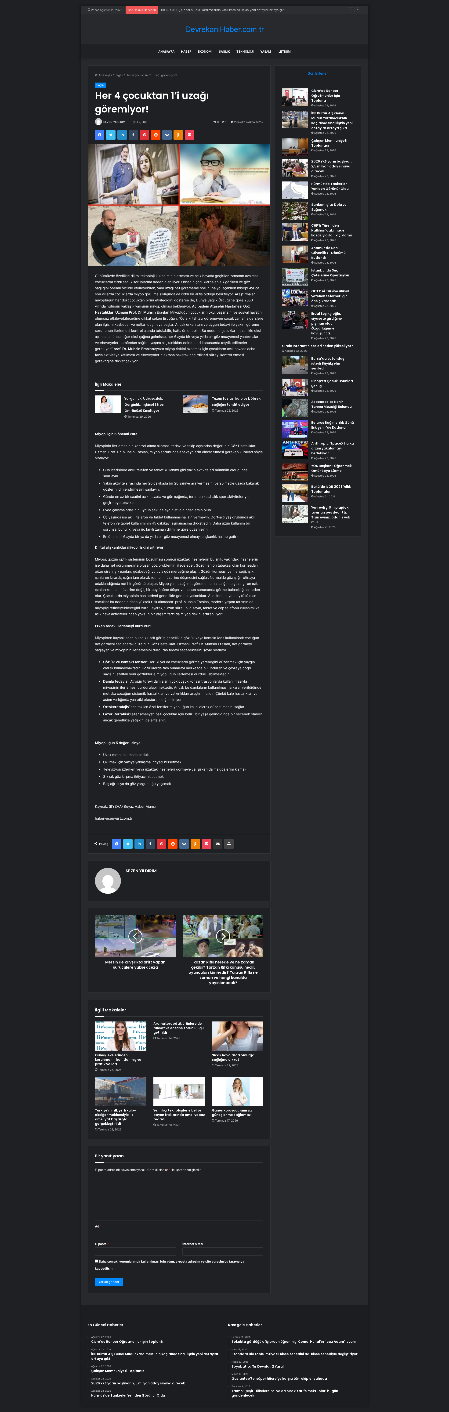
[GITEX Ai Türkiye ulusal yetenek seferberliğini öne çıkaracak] (295, 297)
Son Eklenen (318, 73)
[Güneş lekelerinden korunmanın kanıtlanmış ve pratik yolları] (120, 1035)
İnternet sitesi (192, 1244)
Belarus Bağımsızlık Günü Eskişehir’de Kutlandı (332, 425)
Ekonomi (205, 51)
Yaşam (265, 51)
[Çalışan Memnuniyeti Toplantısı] (295, 147)
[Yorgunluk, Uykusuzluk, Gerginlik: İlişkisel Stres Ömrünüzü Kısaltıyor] (108, 404)
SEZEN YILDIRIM (114, 122)
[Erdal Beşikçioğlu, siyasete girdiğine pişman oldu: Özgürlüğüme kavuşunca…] (295, 320)
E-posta (102, 1244)
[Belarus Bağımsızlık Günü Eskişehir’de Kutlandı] (295, 429)
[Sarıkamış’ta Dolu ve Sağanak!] (295, 211)
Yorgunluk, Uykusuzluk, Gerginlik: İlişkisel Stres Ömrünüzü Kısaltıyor (144, 404)
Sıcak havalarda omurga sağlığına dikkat (233, 1057)
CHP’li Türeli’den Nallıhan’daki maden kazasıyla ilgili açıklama (331, 230)
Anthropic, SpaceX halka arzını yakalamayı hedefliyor (332, 448)
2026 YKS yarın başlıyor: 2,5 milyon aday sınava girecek (331, 166)
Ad (98, 1226)
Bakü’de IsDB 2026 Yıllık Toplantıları (331, 489)
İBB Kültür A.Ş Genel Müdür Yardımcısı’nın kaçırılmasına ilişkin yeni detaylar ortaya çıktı (332, 120)
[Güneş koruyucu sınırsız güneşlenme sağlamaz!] (237, 1091)
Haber (186, 51)
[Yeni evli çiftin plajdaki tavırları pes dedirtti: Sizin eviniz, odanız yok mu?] (295, 514)
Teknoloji (245, 51)
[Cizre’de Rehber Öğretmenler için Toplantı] (295, 97)
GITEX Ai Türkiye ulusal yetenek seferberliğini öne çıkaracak (330, 296)
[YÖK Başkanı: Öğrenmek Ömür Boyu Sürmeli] (295, 472)
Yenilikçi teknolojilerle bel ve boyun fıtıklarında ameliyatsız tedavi (179, 1115)
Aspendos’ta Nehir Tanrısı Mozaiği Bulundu (331, 404)
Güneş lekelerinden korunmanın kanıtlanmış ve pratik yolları (118, 1059)
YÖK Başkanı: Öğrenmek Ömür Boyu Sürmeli (331, 468)
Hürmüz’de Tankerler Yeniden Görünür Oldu (330, 186)
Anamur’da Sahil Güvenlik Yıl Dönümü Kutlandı (328, 253)
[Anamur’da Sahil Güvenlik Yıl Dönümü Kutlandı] (295, 254)
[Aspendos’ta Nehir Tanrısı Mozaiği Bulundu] (295, 408)
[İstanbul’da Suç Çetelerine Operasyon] (295, 277)
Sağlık (224, 51)
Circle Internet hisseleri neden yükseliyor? (317, 346)
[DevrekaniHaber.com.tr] (224, 29)
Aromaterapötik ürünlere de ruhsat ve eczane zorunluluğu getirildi (178, 1028)
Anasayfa (166, 51)
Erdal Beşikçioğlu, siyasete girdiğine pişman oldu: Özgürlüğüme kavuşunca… (326, 323)
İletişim (284, 51)
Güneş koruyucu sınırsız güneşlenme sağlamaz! (232, 1112)
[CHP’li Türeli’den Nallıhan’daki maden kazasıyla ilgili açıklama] (295, 232)
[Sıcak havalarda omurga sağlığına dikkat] (237, 1035)
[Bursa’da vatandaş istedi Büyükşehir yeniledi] (295, 365)
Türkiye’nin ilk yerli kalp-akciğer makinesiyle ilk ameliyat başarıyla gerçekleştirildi (115, 1117)
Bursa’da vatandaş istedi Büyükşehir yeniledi (327, 363)
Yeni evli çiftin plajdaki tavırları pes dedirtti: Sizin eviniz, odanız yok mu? (330, 515)
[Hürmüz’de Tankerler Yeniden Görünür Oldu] (295, 190)
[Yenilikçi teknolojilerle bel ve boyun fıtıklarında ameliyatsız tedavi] (179, 1091)
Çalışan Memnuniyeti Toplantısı (182, 10)
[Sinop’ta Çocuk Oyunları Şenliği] (295, 387)
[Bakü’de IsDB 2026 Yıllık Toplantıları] (295, 493)
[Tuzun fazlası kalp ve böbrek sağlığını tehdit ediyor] (195, 404)
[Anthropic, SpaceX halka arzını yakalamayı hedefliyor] (295, 450)
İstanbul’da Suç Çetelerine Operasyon (330, 273)
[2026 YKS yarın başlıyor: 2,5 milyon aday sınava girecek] (295, 168)
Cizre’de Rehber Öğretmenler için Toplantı (325, 95)
